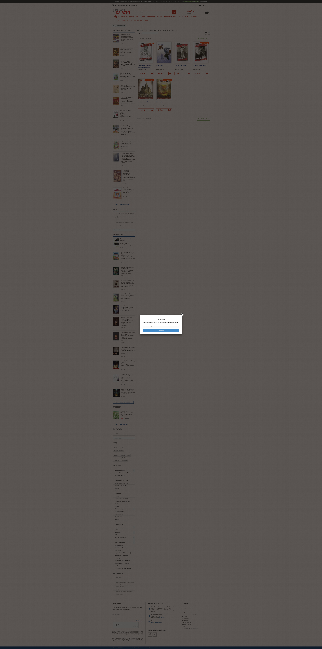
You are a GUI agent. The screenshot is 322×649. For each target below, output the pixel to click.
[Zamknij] (182, 314)
